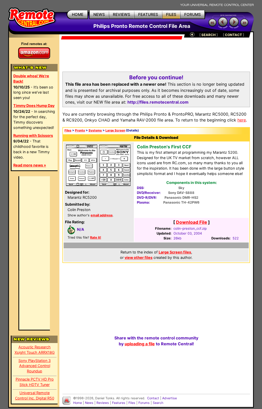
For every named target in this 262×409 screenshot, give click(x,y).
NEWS (99, 14)
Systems (95, 130)
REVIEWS (121, 14)
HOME (77, 14)
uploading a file (140, 343)
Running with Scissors (33, 135)
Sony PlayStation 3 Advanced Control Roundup (34, 365)
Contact (153, 398)
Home (77, 403)
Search (158, 403)
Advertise (169, 398)
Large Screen (115, 130)
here (241, 120)
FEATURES (148, 14)
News (89, 403)
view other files (138, 257)
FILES (171, 14)
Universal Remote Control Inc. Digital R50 (34, 395)
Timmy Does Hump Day (33, 105)
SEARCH (208, 35)
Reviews (102, 403)
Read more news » (29, 165)
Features (118, 403)
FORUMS (192, 14)
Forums (144, 403)
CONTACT (233, 35)
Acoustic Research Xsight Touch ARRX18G (35, 350)
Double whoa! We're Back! (31, 78)
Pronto (80, 130)
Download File (191, 222)
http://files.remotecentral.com (158, 102)
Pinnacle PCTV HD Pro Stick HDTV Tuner (35, 382)
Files (67, 130)
